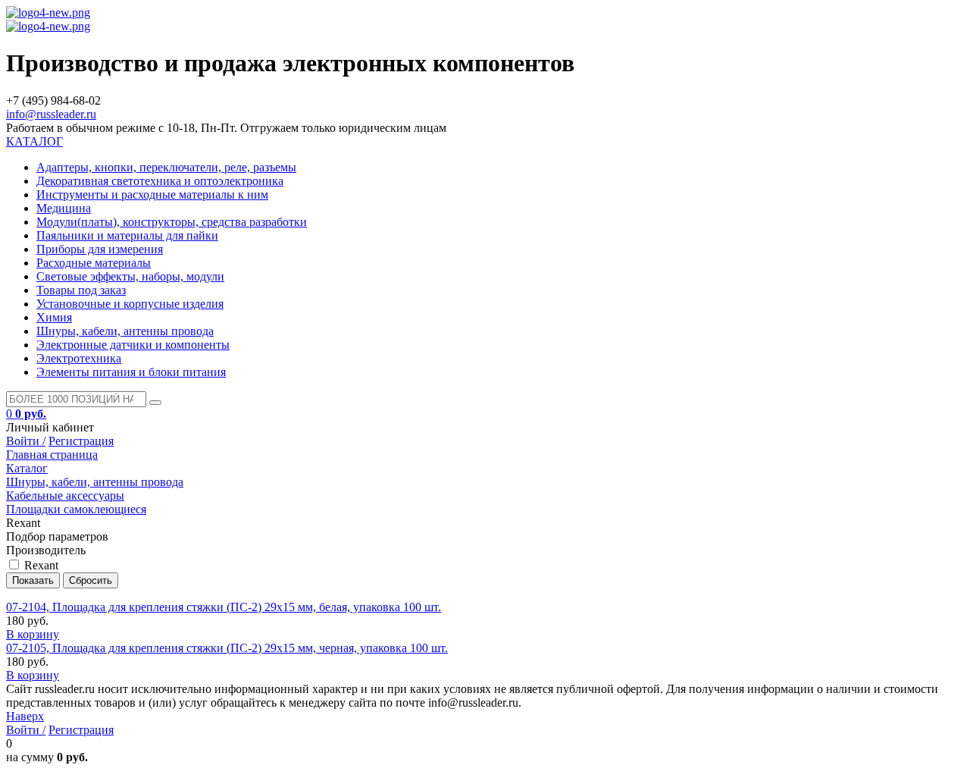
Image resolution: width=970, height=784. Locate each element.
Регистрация (81, 440)
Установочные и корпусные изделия (130, 303)
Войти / (25, 440)
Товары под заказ (81, 290)
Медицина (63, 208)
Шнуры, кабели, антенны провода (125, 331)
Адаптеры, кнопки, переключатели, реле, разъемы (166, 167)
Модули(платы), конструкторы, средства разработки (171, 221)
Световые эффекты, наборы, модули (130, 276)
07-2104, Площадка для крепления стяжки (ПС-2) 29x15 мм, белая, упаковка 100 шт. (223, 607)
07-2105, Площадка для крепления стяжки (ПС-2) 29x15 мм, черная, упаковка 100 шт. (227, 647)
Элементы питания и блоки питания (131, 371)
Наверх (25, 716)
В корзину (32, 634)
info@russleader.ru (51, 114)
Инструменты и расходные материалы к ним (152, 194)
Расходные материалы (93, 262)
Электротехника (78, 358)
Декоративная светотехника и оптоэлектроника (159, 180)
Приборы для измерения (99, 249)
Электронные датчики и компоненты (133, 344)
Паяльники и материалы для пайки (127, 235)
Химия (54, 317)
